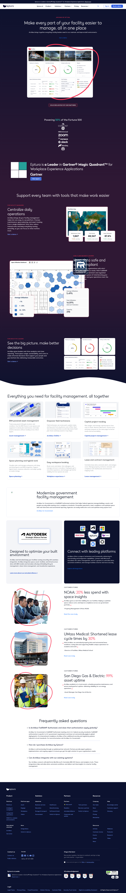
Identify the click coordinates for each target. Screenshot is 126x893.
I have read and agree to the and (80, 862)
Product (48, 6)
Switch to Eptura (26, 832)
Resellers (66, 808)
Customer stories (98, 832)
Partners (67, 6)
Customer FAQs (56, 890)
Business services (40, 805)
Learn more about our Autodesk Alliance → (24, 573)
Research (110, 835)
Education (38, 808)
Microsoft (69, 804)
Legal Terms (11, 890)
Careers (95, 811)
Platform (9, 805)
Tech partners (82, 805)
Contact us (10, 855)
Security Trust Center (70, 890)
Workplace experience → (56, 476)
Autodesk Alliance (69, 811)
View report (36, 179)
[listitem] (22, 856)
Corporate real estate (68, 815)
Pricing (76, 6)
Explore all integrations (75, 568)
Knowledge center (112, 805)
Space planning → (15, 476)
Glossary (109, 811)
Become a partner (83, 808)
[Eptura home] (8, 6)
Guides (95, 838)
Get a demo (63, 38)
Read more (88, 2)
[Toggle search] (98, 6)
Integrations (24, 829)
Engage (23, 808)
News (94, 808)
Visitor (23, 814)
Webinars (110, 829)
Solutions (58, 6)
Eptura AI (40, 6)
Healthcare (53, 805)
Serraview (9, 834)
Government (39, 814)
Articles (95, 829)
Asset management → (17, 436)
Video (109, 838)
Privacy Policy (21, 890)
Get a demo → (12, 234)
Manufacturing (54, 808)
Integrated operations (9, 814)
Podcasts (110, 832)
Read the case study (70, 614)
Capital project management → (96, 436)
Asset (22, 805)
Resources (84, 6)
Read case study (69, 656)
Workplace (24, 811)
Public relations (11, 858)
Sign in (107, 6)
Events (95, 835)
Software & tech (55, 811)
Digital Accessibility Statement (88, 890)
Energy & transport (41, 811)
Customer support (112, 808)
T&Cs (82, 862)
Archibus (9, 830)
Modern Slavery (45, 890)
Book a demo (117, 6)
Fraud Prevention (33, 890)
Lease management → (93, 476)
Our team (95, 805)
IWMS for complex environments (11, 819)
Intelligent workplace (9, 809)
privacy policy (90, 862)
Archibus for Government (45, 511)
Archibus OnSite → (54, 436)
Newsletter (96, 817)
